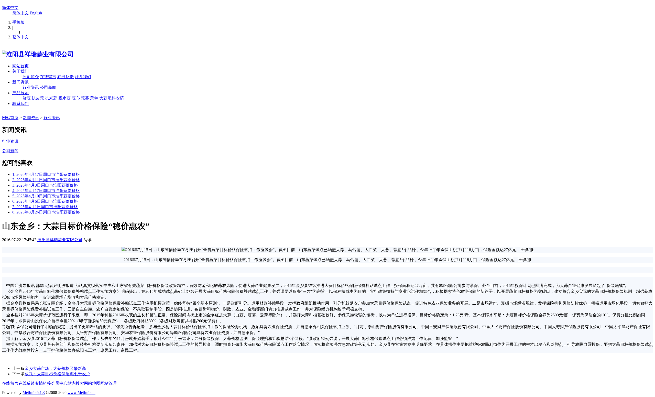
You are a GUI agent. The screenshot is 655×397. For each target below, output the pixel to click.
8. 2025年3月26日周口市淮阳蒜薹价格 (46, 212)
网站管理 (108, 383)
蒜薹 (85, 98)
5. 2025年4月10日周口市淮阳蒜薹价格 (46, 196)
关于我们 (20, 71)
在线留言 (48, 76)
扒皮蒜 (38, 98)
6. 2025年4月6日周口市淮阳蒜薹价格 (45, 201)
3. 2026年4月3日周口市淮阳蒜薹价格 (45, 185)
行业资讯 (31, 87)
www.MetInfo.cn (81, 392)
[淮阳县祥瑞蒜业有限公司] (38, 54)
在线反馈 (65, 76)
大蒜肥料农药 (111, 98)
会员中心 (59, 383)
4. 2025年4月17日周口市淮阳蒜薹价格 (46, 190)
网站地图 (92, 383)
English (36, 13)
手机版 (18, 22)
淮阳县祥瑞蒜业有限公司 (59, 240)
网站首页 (20, 66)
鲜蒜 (27, 98)
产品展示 (20, 93)
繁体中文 (20, 37)
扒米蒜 (51, 98)
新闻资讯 (20, 82)
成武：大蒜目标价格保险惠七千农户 (57, 374)
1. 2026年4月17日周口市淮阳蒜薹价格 (46, 174)
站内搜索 (76, 383)
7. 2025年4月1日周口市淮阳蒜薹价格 (45, 207)
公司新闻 (48, 87)
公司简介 (31, 76)
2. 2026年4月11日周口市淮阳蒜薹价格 (46, 180)
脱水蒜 (64, 98)
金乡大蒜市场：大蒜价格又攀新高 (55, 368)
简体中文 (10, 7)
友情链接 (43, 383)
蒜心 (76, 98)
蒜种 (94, 98)
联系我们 (83, 76)
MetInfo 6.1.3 (34, 392)
